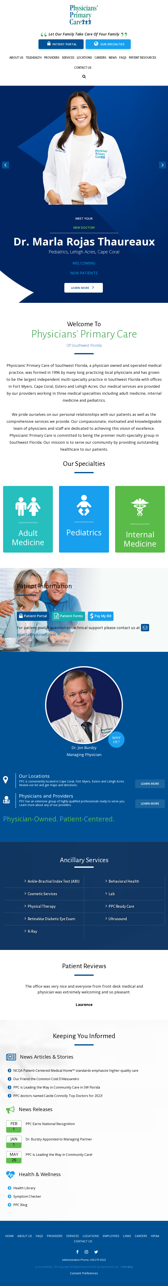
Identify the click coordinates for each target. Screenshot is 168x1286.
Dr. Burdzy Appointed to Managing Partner (59, 1139)
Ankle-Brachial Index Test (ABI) (54, 881)
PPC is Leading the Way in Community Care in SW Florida (56, 1087)
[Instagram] (86, 1252)
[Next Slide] (162, 165)
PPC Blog (20, 1205)
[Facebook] (77, 1252)
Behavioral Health (124, 881)
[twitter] (96, 1252)
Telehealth (34, 57)
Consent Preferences (84, 1273)
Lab (112, 894)
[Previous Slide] (5, 165)
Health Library (24, 1188)
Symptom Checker (27, 1196)
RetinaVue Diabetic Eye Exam (51, 919)
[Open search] (84, 76)
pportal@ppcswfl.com (36, 634)
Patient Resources (142, 57)
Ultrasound (118, 919)
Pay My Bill (103, 616)
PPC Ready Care (121, 906)
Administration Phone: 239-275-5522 (84, 1260)
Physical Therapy (42, 906)
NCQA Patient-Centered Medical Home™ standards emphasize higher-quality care (75, 1070)
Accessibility (44, 1267)
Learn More (80, 288)
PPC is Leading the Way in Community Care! (59, 1154)
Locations (84, 57)
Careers (100, 57)
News (113, 57)
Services (68, 57)
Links (127, 1236)
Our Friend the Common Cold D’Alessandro (46, 1079)
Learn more (150, 784)
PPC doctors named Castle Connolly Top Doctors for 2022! (57, 1095)
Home (9, 1236)
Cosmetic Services (42, 894)
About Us (16, 57)
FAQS (122, 57)
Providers (51, 57)
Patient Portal (64, 44)
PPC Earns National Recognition (50, 1124)
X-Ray (32, 931)
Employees (111, 1236)
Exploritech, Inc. (110, 1267)
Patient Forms (71, 616)
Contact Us (82, 67)
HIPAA (155, 1236)
